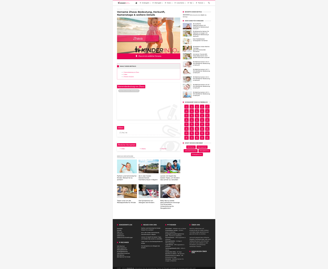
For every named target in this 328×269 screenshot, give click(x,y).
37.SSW (192, 138)
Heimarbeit (168, 228)
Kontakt (119, 230)
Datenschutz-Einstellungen (125, 237)
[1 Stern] (183, 14)
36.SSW (186, 138)
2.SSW (192, 107)
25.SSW (207, 124)
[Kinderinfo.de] (124, 2)
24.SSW (202, 124)
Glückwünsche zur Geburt (172, 255)
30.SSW (207, 129)
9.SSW (202, 111)
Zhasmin (163, 148)
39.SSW (202, 138)
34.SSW (202, 133)
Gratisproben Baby (170, 252)
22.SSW (192, 124)
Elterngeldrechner (204, 150)
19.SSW (202, 120)
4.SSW (202, 107)
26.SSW (186, 129)
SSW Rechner (190, 147)
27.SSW (192, 129)
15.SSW (207, 115)
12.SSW (192, 115)
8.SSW (197, 111)
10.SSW (207, 111)
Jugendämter (169, 244)
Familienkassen (169, 237)
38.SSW (197, 138)
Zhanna (143, 148)
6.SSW (186, 111)
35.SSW (207, 133)
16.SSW (186, 120)
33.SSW (197, 133)
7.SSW (192, 111)
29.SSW (202, 129)
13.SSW (197, 115)
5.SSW (207, 107)
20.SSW (207, 120)
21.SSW (186, 124)
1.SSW (186, 107)
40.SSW (207, 138)
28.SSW (197, 129)
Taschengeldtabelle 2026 (172, 248)
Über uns (119, 232)
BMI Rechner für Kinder (123, 257)
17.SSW (192, 120)
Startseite (119, 228)
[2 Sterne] (185, 14)
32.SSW (192, 133)
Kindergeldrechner (197, 154)
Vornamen (168, 259)
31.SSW (186, 133)
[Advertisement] (148, 106)
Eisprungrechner (202, 147)
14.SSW (202, 115)
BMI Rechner (120, 255)
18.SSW (197, 120)
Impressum (120, 234)
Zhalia (123, 148)
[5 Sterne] (189, 14)
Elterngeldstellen (170, 241)
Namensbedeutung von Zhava (131, 72)
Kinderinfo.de (130, 268)
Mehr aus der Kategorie (125, 156)
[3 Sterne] (186, 14)
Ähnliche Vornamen (128, 76)
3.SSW (197, 107)
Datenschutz (120, 235)
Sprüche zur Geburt (170, 253)
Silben (125, 74)
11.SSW (186, 115)
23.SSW (197, 124)
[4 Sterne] (187, 14)
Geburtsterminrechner (190, 150)
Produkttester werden (171, 230)
